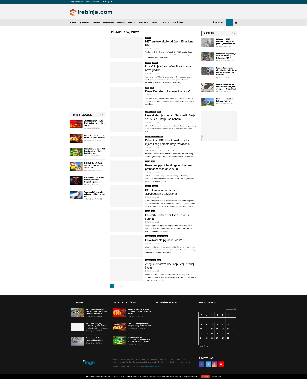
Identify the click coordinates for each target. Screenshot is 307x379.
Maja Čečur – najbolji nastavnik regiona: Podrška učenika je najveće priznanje (97, 326)
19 (212, 333)
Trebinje (96, 22)
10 (201, 329)
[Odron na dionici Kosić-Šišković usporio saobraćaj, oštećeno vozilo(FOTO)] (77, 312)
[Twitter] (106, 2)
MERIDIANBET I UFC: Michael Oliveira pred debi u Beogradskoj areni (94, 179)
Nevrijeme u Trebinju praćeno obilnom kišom (95, 339)
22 (228, 333)
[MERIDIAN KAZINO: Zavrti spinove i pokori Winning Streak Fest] (76, 166)
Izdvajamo (77, 302)
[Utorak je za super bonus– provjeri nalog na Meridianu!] (76, 138)
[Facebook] (103, 2)
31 (201, 342)
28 (223, 338)
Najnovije (85, 22)
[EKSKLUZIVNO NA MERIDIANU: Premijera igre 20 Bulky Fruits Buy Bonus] (76, 152)
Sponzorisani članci (125, 302)
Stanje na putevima (92, 2)
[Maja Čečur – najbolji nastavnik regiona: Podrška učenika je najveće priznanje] (77, 327)
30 (233, 338)
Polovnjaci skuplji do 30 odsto (163, 240)
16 (233, 329)
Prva (74, 22)
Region (148, 161)
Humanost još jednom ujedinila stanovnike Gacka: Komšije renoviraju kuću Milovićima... (226, 71)
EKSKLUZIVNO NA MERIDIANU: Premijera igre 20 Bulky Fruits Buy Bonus (94, 150)
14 (223, 329)
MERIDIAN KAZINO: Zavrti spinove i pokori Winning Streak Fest (93, 165)
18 (207, 333)
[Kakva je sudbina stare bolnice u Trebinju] (207, 102)
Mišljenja (179, 22)
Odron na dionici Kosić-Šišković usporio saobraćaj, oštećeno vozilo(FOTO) (96, 311)
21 (223, 333)
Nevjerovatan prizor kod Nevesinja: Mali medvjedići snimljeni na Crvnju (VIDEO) (226, 86)
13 (217, 329)
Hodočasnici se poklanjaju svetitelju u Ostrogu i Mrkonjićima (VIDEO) (226, 55)
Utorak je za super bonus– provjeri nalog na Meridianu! (95, 136)
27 (217, 338)
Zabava (154, 22)
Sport (130, 22)
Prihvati (205, 376)
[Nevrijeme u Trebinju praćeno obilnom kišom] (77, 341)
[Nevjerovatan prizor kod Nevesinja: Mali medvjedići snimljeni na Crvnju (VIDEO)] (207, 87)
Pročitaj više (216, 376)
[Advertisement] (193, 11)
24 (201, 338)
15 (228, 329)
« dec (200, 346)
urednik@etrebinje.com (154, 366)
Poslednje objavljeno (82, 114)
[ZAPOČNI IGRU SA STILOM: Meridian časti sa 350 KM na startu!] (76, 124)
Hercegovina (108, 22)
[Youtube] (111, 2)
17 (201, 333)
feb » (206, 346)
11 (206, 329)
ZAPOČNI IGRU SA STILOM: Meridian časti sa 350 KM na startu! (94, 122)
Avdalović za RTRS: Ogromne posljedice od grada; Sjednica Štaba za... (226, 41)
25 (207, 338)
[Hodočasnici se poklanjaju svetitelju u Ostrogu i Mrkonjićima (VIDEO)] (207, 56)
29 (228, 338)
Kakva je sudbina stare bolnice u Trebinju (224, 99)
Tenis (147, 87)
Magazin (142, 22)
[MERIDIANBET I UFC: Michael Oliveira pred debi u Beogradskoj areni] (76, 180)
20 (217, 333)
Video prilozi (210, 33)
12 (212, 329)
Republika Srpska (150, 111)
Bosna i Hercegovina (151, 136)
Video (167, 22)
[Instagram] (108, 2)
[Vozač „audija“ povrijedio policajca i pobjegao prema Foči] (76, 195)
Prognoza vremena (77, 2)
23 (233, 333)
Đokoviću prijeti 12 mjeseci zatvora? (167, 91)
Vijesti (120, 22)
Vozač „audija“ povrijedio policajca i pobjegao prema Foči (94, 194)
